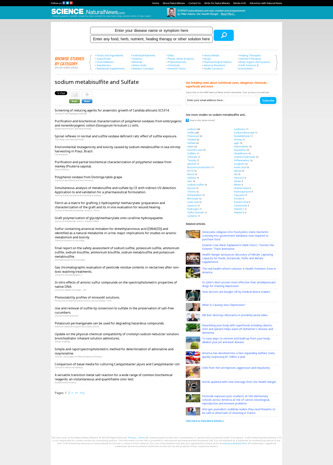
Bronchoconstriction (199, 167)
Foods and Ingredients (110, 55)
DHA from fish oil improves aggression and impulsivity (236, 368)
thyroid (191, 188)
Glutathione (241, 153)
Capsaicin (239, 195)
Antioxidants (241, 146)
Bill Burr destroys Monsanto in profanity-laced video (235, 315)
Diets (171, 55)
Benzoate (192, 198)
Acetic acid (240, 167)
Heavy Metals (211, 55)
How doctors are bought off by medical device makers (236, 292)
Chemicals (174, 65)
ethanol (191, 163)
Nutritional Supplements (111, 68)
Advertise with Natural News (266, 3)
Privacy (132, 437)
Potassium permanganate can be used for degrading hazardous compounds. (109, 323)
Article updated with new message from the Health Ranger (239, 382)
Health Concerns (213, 68)
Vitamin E (239, 212)
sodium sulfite (195, 184)
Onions (191, 191)
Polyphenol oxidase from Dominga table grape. (89, 177)
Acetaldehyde (242, 136)
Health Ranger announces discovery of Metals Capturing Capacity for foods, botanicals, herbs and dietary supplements (237, 258)
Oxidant (191, 139)
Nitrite (237, 184)
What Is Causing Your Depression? (223, 305)
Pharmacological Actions (218, 62)
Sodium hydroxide (244, 157)
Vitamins (137, 58)
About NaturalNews (174, 3)
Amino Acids (139, 65)
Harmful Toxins (177, 68)
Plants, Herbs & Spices (181, 58)
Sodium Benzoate (244, 132)
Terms (141, 437)
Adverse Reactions (214, 65)
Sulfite (191, 132)
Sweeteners (104, 65)
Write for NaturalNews (217, 3)
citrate (237, 181)
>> (76, 393)
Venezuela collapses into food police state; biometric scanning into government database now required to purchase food (235, 235)
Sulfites (191, 153)
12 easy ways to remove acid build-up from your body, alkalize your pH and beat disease (236, 340)
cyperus (192, 205)
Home (155, 3)
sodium (191, 129)
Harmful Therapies (250, 58)
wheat (237, 170)
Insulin (238, 198)
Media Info (239, 3)
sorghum (239, 163)
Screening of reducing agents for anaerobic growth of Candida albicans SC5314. (112, 110)
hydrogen (193, 209)
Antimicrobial (241, 188)
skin (189, 181)
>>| (82, 393)
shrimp (238, 139)
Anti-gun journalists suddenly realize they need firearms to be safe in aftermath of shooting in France (238, 411)
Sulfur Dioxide (195, 212)
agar (236, 143)
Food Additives (105, 62)
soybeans (240, 129)
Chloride (192, 157)
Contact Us (194, 3)
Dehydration (194, 195)
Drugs (207, 58)
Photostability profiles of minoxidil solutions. (87, 297)
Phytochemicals (177, 62)
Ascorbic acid (194, 150)
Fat (235, 174)
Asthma (191, 177)
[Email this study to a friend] (74, 93)
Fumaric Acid (241, 202)
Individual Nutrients (143, 55)
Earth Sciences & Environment (248, 66)
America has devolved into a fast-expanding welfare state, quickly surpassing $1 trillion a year (238, 355)
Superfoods (104, 58)
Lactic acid (193, 202)
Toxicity (191, 160)
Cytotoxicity (240, 205)
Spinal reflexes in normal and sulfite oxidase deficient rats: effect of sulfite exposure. (116, 136)
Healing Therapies (250, 55)
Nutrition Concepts (143, 68)
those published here (235, 443)
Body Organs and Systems (254, 62)
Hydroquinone (242, 191)
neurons (239, 177)
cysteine (192, 216)
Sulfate (191, 143)
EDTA (190, 170)
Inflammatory (242, 160)
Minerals (137, 62)
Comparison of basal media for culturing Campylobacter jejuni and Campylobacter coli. (117, 364)
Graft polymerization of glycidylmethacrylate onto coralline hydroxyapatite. (109, 218)
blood (190, 174)
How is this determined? (202, 120)
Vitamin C (239, 209)
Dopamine (240, 150)
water (190, 146)
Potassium (193, 136)
